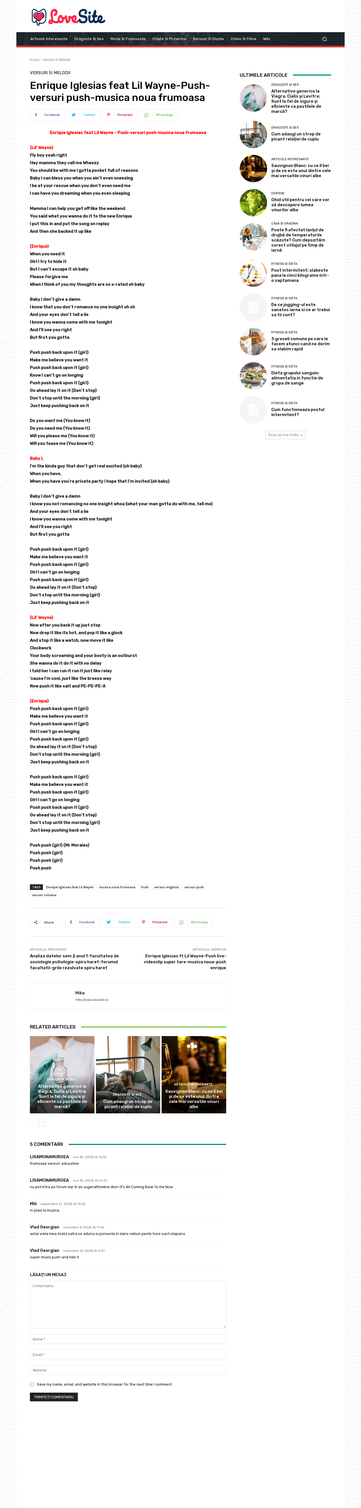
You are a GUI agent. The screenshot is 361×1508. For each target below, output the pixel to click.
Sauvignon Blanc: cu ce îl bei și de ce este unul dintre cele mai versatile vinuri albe (194, 1099)
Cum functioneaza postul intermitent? (297, 412)
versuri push (194, 887)
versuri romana (44, 895)
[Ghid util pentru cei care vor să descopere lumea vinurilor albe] (253, 202)
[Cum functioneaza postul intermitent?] (253, 410)
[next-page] (42, 1122)
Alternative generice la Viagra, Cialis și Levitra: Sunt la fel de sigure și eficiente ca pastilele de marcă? (62, 1096)
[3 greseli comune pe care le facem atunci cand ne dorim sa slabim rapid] (253, 341)
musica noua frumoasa (117, 887)
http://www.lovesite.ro (91, 999)
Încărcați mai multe (283, 434)
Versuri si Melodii (57, 59)
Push (145, 887)
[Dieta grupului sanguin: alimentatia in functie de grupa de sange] (253, 376)
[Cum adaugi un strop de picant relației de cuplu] (128, 1074)
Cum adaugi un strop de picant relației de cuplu (128, 1104)
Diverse (278, 193)
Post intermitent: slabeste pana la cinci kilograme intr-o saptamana (300, 275)
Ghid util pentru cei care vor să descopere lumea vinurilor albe (300, 204)
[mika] (53, 996)
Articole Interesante (193, 1084)
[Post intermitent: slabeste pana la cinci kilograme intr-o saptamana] (253, 273)
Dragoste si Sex (61, 1079)
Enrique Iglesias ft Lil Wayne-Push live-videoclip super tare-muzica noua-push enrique (185, 961)
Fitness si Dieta (284, 263)
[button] (324, 38)
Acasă (34, 59)
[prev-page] (33, 1122)
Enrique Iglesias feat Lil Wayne (70, 887)
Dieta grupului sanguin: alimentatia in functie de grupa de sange (297, 378)
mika (80, 992)
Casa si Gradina (284, 223)
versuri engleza (166, 887)
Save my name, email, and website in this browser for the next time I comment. (105, 1384)
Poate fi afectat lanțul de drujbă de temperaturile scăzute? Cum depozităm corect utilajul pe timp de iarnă (298, 240)
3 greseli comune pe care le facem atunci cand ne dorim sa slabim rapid (300, 343)
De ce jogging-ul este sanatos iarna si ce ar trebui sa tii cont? (300, 309)
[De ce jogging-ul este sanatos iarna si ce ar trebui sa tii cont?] (253, 307)
